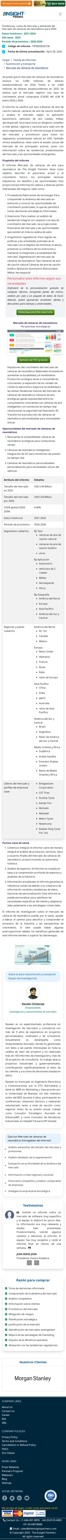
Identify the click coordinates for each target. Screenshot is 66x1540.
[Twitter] (13, 1500)
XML (4, 1422)
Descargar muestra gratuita (15, 3)
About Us (7, 1407)
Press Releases (10, 1467)
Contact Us (8, 1411)
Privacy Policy (9, 1437)
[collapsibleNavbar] (60, 14)
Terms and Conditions (14, 1441)
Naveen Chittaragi (33, 1004)
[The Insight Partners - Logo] (14, 14)
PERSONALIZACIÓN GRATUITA (35, 312)
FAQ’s (5, 1449)
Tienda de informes (24, 60)
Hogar (6, 60)
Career (6, 1415)
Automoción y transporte (20, 64)
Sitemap (6, 1483)
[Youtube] (27, 1500)
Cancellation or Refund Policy (19, 1445)
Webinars (7, 1475)
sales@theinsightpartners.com (38, 1528)
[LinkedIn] (20, 1500)
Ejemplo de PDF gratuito (33, 360)
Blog (4, 1479)
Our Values (8, 1453)
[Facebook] (5, 1500)
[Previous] (27, 1262)
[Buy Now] (49, 4)
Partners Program (12, 1471)
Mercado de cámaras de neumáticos (27, 68)
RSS (4, 1419)
